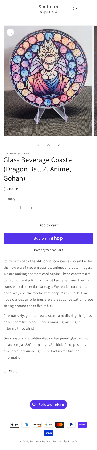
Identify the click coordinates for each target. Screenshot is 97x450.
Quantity (9, 199)
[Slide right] (59, 145)
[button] (9, 9)
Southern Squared (41, 441)
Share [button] (13, 371)
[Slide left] (38, 145)
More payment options (48, 250)
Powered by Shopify (65, 441)
